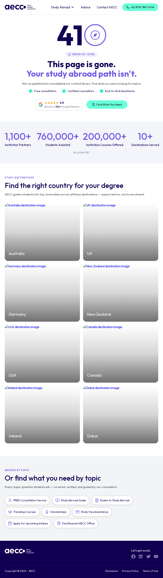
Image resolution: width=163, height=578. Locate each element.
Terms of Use (150, 570)
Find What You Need (109, 104)
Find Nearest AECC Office (78, 523)
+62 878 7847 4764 (142, 7)
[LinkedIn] (141, 556)
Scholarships (58, 512)
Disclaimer (111, 570)
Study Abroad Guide (73, 500)
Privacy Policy (130, 570)
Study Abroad (60, 7)
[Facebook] (133, 556)
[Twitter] (148, 556)
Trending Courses (24, 512)
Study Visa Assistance (94, 512)
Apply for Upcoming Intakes (30, 523)
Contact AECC (107, 7)
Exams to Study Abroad (114, 500)
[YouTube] (156, 556)
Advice (85, 7)
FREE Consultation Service (30, 500)
